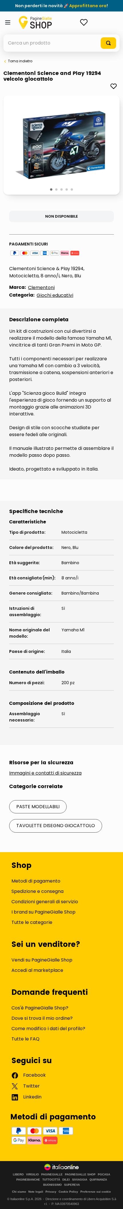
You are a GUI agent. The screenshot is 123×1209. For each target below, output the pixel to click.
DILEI (66, 1179)
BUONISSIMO (52, 1184)
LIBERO (18, 1174)
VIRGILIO (32, 1174)
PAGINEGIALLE (52, 1174)
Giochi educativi (55, 295)
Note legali (35, 1191)
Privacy (50, 1191)
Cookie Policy (68, 1191)
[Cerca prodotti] (108, 43)
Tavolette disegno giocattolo (55, 825)
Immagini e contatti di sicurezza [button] (45, 773)
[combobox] (61, 43)
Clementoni (41, 287)
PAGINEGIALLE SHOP (80, 1174)
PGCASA (104, 1174)
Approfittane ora (87, 6)
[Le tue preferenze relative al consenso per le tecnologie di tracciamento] (113, 1198)
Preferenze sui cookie (95, 1191)
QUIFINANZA (98, 1179)
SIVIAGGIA (79, 1179)
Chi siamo (19, 1191)
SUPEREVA (72, 1184)
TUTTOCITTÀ (51, 1179)
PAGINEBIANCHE (28, 1179)
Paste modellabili (37, 806)
